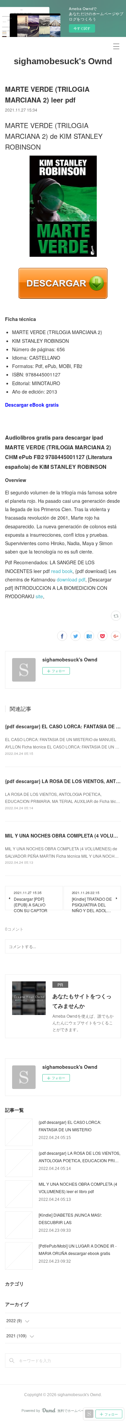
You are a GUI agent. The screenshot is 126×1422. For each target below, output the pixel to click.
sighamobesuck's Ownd (63, 61)
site (39, 596)
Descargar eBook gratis (32, 404)
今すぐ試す (82, 28)
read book (62, 571)
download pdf (71, 579)
